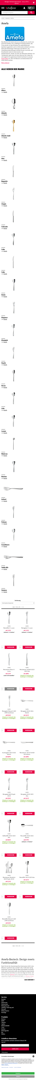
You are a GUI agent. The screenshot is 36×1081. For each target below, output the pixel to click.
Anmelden (15, 1049)
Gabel (32, 976)
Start (3, 18)
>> (23, 607)
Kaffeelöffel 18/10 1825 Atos (9, 836)
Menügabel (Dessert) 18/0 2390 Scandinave (9, 712)
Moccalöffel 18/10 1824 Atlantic (27, 836)
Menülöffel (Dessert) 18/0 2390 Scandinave (9, 919)
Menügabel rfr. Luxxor (27, 628)
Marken (7, 18)
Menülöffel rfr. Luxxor (9, 628)
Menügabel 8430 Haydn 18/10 (9, 795)
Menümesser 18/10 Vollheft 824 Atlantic (27, 753)
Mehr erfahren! (5, 63)
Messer (28, 976)
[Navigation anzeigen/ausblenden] (2, 8)
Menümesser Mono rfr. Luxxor (9, 670)
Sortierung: (18, 600)
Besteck (12, 974)
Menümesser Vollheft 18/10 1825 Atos (27, 670)
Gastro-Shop (4, 58)
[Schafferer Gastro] (11, 8)
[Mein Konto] (24, 8)
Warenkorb (10, 647)
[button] (33, 2)
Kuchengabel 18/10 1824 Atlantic (9, 753)
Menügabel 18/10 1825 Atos (27, 795)
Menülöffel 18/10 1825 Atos (27, 877)
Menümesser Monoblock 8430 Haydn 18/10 (9, 878)
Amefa (5, 92)
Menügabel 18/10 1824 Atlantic (27, 712)
